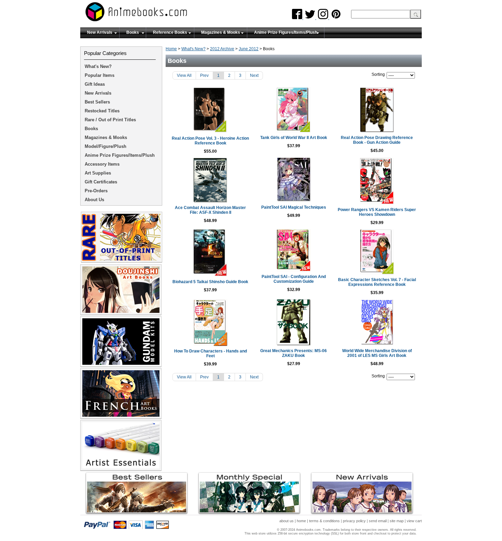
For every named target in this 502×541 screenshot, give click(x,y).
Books (132, 32)
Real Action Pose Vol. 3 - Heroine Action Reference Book (210, 140)
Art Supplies (98, 173)
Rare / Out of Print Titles (110, 119)
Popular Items (99, 75)
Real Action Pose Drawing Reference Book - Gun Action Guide (377, 140)
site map (397, 521)
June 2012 (249, 48)
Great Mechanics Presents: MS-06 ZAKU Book (293, 353)
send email (378, 521)
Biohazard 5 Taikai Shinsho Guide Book (210, 281)
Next (254, 75)
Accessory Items (102, 164)
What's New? (193, 48)
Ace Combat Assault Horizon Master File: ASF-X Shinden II (210, 210)
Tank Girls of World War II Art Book (293, 137)
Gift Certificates (101, 181)
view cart (414, 521)
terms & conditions (324, 521)
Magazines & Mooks (220, 32)
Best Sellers (97, 102)
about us (286, 521)
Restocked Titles (102, 110)
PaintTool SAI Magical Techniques (293, 207)
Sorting (378, 74)
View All (184, 75)
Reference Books (170, 32)
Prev (204, 75)
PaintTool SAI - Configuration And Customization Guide (294, 279)
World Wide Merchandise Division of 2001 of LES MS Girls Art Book (377, 353)
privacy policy (354, 521)
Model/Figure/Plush (105, 146)
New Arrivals (99, 32)
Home (171, 48)
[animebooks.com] (164, 13)
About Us (94, 199)
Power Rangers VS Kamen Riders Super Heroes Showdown (377, 212)
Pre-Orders (96, 190)
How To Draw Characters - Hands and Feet (210, 353)
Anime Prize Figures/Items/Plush (285, 32)
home (301, 521)
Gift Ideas (95, 84)
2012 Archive (222, 48)
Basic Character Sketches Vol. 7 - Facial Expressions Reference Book (377, 282)
